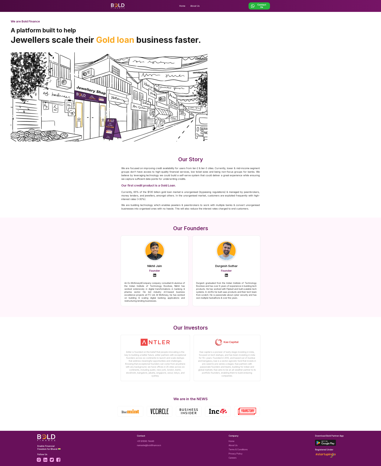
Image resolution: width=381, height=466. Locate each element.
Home (182, 6)
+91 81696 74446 (145, 441)
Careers (232, 457)
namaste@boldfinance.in (149, 445)
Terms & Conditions (238, 449)
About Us (195, 6)
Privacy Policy (235, 453)
